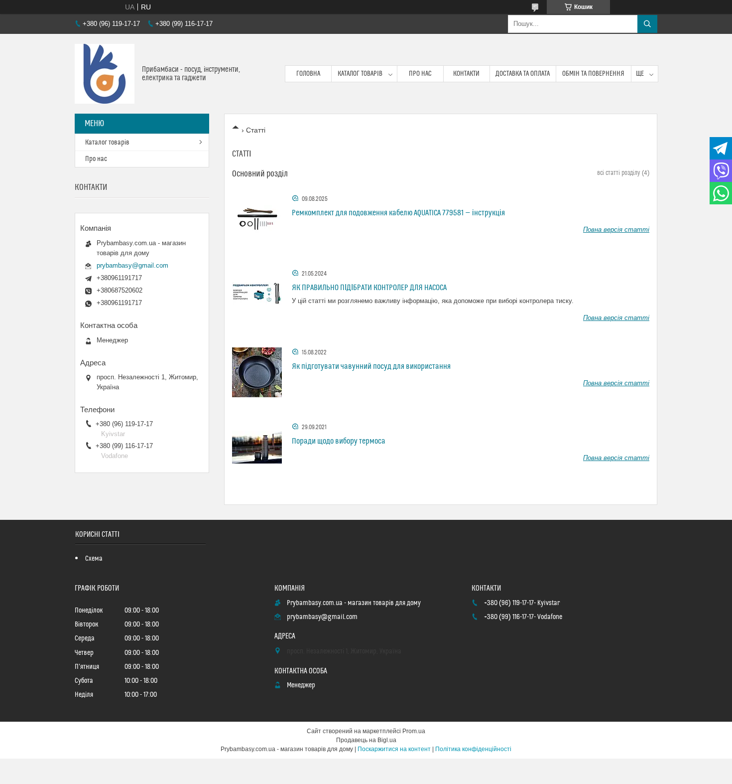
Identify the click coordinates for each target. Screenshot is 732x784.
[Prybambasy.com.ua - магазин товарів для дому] (104, 74)
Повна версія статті (616, 229)
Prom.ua (413, 731)
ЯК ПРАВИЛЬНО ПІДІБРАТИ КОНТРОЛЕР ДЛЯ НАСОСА (369, 287)
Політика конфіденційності (473, 749)
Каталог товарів (360, 74)
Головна (308, 74)
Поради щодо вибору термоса (338, 441)
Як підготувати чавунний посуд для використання (371, 366)
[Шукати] (647, 24)
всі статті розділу (618, 173)
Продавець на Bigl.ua (366, 740)
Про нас (420, 74)
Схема (94, 559)
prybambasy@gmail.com (132, 265)
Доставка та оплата (522, 74)
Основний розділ (260, 174)
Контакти (466, 74)
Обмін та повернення (593, 74)
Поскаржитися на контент (394, 749)
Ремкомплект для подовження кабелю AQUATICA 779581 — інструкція (398, 212)
